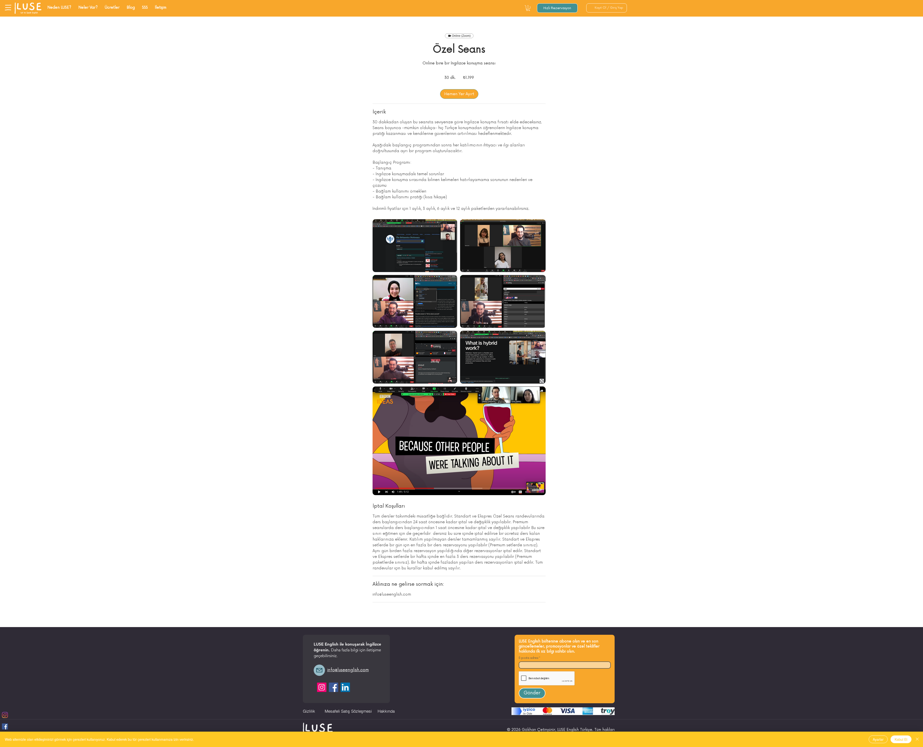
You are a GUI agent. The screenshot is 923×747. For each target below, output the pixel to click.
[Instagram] (5, 715)
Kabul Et (901, 739)
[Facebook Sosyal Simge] (5, 726)
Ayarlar (878, 739)
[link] (459, 94)
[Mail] (319, 670)
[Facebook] (333, 687)
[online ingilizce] (415, 245)
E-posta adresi (528, 658)
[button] (8, 7)
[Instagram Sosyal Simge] (321, 687)
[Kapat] (917, 739)
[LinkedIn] (345, 687)
